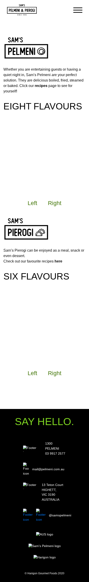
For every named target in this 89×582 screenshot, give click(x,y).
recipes (41, 86)
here (58, 261)
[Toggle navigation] (77, 9)
